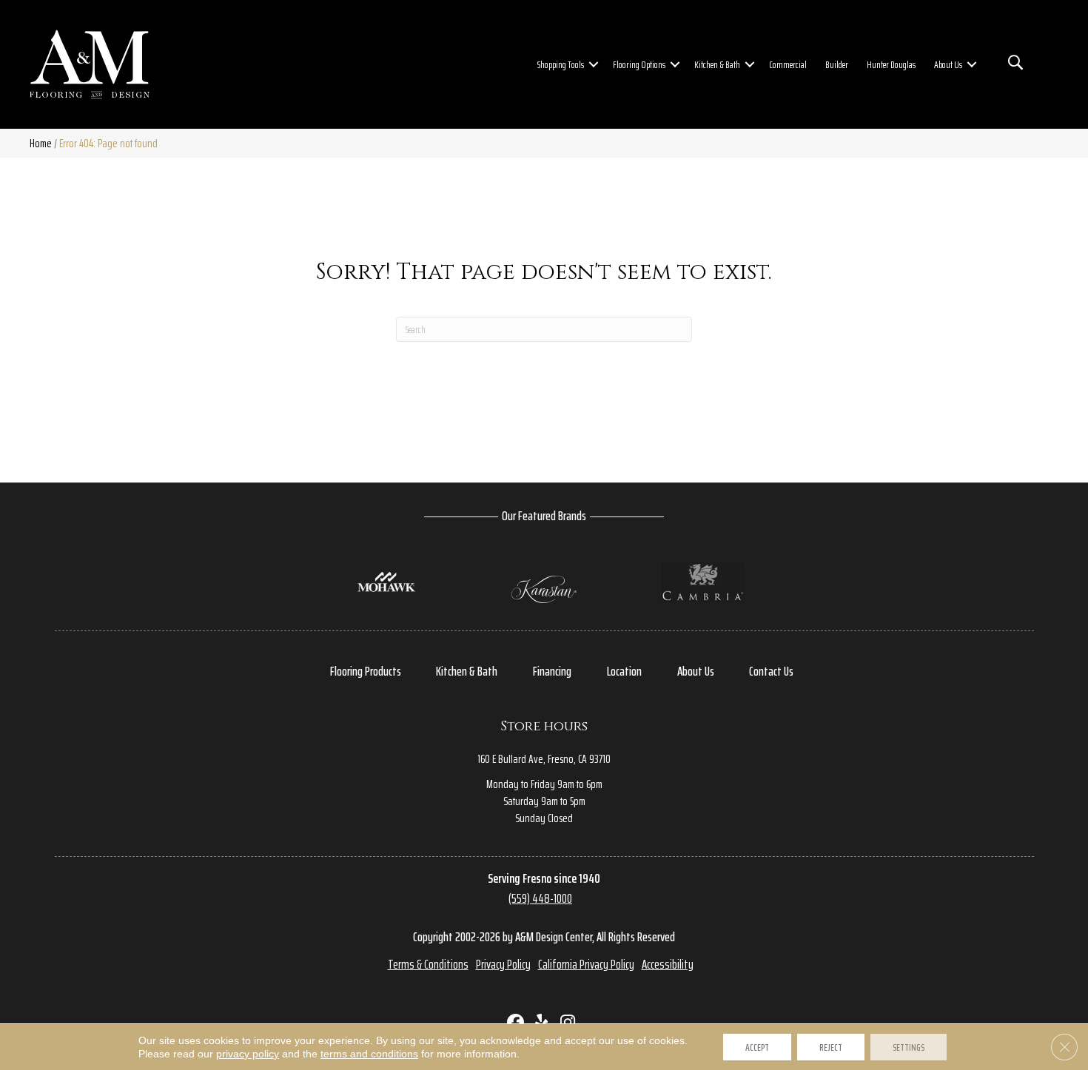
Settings (908, 1047)
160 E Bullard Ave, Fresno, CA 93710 (544, 758)
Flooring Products (365, 671)
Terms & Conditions (428, 964)
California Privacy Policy (586, 964)
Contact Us (771, 671)
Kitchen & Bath (717, 64)
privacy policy (247, 1054)
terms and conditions (369, 1054)
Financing (552, 671)
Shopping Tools (560, 64)
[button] (593, 64)
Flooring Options (639, 64)
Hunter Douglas (891, 64)
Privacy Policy (503, 964)
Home (41, 143)
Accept (757, 1047)
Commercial (788, 64)
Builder (836, 64)
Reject (830, 1047)
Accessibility (668, 964)
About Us (948, 64)
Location (624, 671)
